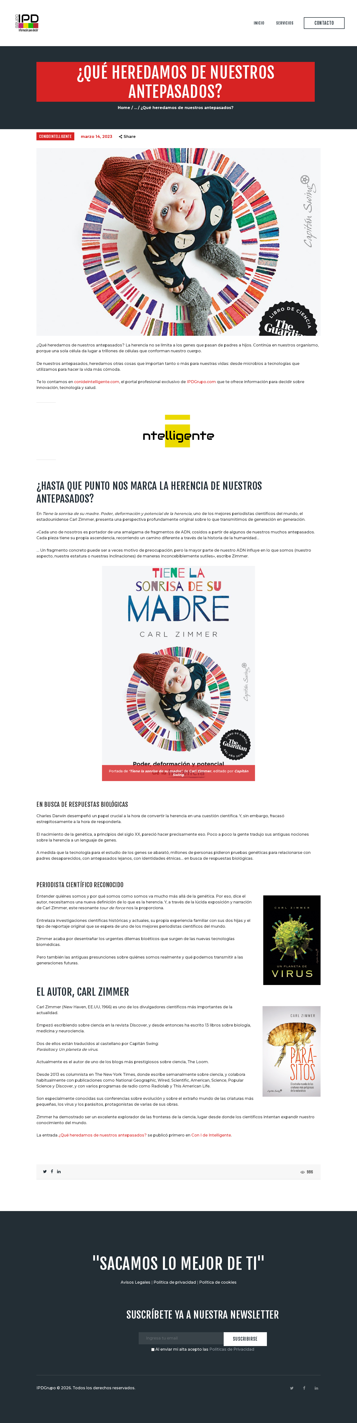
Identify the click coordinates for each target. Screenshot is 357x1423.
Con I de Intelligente (211, 1135)
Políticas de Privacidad (231, 1349)
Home (124, 107)
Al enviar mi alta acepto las (204, 1349)
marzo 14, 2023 (96, 136)
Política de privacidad (174, 1282)
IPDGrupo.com (201, 381)
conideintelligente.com (96, 381)
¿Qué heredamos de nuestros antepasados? (103, 1135)
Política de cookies (218, 1282)
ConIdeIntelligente (55, 136)
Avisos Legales (135, 1282)
